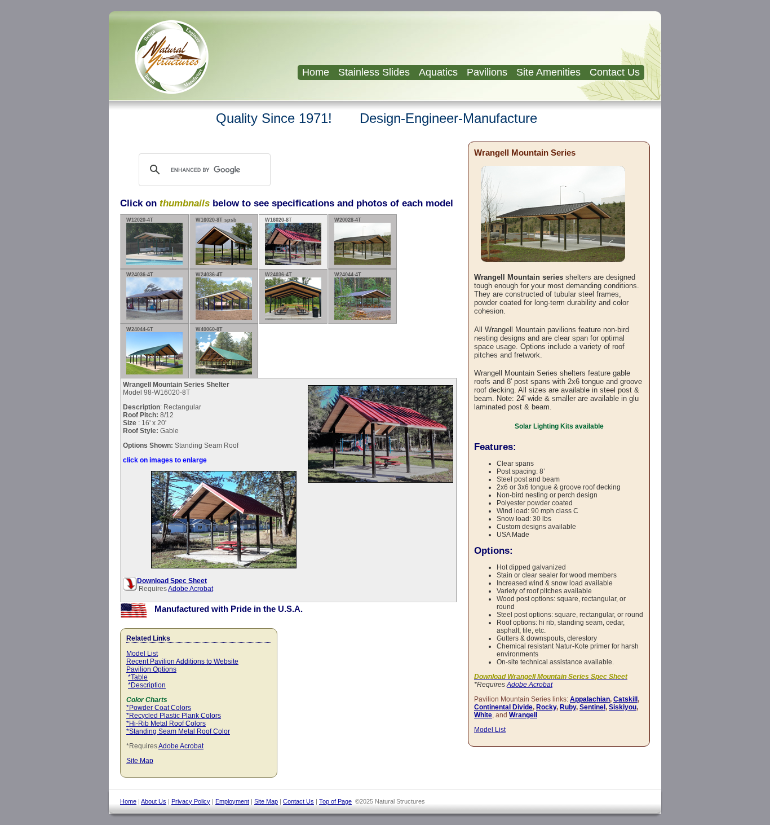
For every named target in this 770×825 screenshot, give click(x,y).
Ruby (568, 707)
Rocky (546, 707)
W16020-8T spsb (216, 220)
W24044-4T (347, 274)
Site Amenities (548, 72)
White (483, 715)
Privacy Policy (190, 801)
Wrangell (523, 715)
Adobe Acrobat (190, 589)
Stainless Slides (374, 72)
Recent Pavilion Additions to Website (182, 661)
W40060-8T (209, 329)
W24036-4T (139, 274)
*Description (147, 685)
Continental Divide (503, 707)
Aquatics (438, 72)
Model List (142, 654)
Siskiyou (622, 707)
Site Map (139, 761)
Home (315, 72)
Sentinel (592, 707)
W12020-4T (139, 220)
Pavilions (487, 72)
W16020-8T (278, 220)
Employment (232, 801)
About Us (153, 801)
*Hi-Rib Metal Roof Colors (166, 723)
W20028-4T (347, 220)
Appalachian (590, 699)
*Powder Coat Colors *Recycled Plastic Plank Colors (173, 712)
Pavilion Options (151, 669)
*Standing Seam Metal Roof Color (178, 731)
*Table (138, 677)
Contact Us (615, 72)
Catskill (625, 699)
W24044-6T (139, 329)
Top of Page (335, 801)
